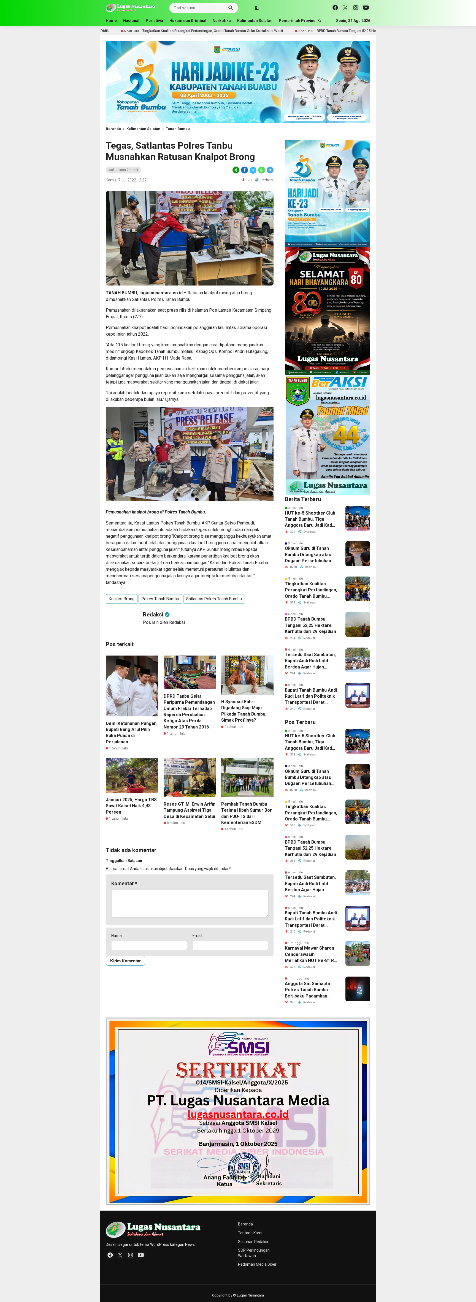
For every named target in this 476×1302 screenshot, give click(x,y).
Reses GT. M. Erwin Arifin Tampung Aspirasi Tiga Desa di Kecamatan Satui (189, 810)
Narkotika (222, 20)
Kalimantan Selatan (254, 20)
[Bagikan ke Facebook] (244, 170)
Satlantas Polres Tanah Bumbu (214, 598)
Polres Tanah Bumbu (160, 598)
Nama (116, 935)
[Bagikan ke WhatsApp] (261, 170)
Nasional (131, 20)
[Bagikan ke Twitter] (253, 170)
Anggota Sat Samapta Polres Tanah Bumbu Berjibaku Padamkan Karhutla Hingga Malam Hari (309, 990)
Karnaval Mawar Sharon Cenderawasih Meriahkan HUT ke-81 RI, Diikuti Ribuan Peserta (310, 954)
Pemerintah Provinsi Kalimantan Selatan (316, 20)
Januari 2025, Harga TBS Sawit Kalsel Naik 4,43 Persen (131, 806)
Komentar (124, 883)
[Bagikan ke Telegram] (270, 170)
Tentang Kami (250, 1233)
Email (197, 935)
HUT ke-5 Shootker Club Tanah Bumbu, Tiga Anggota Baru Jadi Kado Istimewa (310, 519)
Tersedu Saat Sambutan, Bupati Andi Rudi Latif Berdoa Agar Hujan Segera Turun (310, 661)
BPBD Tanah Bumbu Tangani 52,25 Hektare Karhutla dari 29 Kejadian (297, 31)
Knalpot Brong (121, 598)
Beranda (113, 129)
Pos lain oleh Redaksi (164, 622)
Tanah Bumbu (178, 129)
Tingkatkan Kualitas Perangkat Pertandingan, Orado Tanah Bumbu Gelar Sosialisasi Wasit (140, 31)
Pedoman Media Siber (257, 1264)
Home (111, 20)
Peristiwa (154, 20)
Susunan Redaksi (253, 1242)
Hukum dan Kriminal (187, 20)
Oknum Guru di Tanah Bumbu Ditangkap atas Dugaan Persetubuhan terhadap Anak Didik (308, 555)
